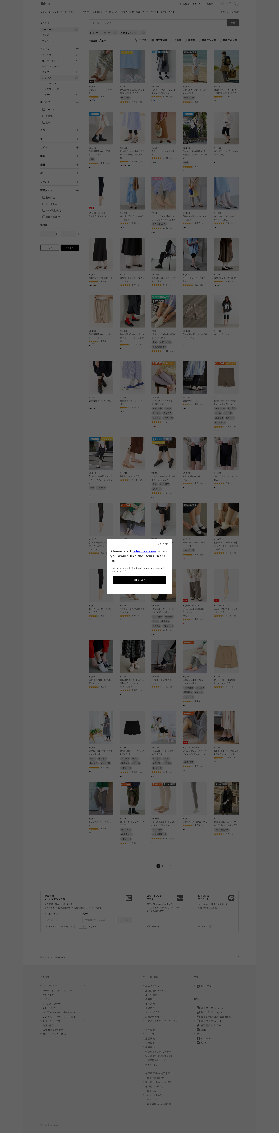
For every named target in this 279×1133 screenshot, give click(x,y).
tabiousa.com (144, 551)
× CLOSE (163, 544)
